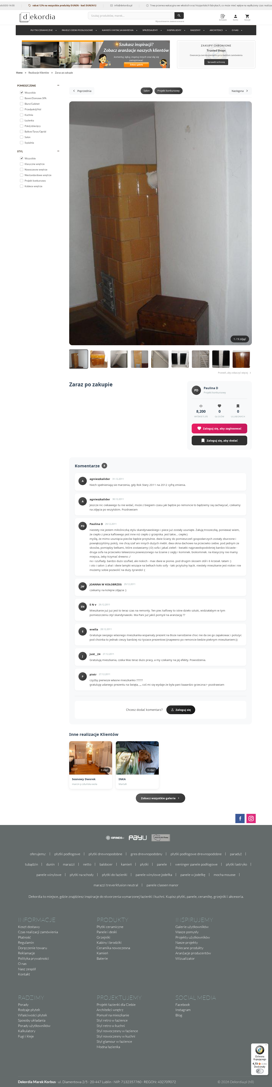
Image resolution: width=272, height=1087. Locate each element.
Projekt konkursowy (168, 90)
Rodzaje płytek (29, 1010)
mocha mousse (225, 874)
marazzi (69, 864)
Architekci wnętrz (110, 1010)
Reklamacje (26, 953)
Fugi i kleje (26, 1036)
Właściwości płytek (32, 1015)
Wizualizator (185, 958)
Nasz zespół (27, 969)
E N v (93, 604)
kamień (126, 864)
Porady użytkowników (34, 1025)
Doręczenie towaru (32, 948)
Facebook (182, 1004)
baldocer (106, 864)
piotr (93, 674)
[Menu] (266, 1045)
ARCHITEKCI (216, 30)
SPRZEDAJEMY (150, 30)
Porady (23, 1004)
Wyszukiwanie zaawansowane (169, 21)
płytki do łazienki (114, 874)
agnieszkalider (100, 479)
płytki (144, 864)
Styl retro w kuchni (111, 1025)
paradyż (236, 854)
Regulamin (26, 942)
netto (87, 864)
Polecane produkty (189, 948)
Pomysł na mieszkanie (113, 1015)
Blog (178, 1015)
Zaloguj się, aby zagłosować (222, 428)
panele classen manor (163, 885)
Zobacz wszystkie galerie (158, 798)
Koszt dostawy (29, 926)
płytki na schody (82, 874)
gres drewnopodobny (146, 854)
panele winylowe (48, 874)
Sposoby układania (31, 1020)
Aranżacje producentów (193, 953)
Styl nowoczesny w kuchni (116, 1036)
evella (94, 629)
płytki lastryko (236, 864)
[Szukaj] (179, 15)
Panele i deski (107, 932)
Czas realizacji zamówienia (38, 932)
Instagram (183, 1010)
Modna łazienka (108, 1047)
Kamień (102, 953)
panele (162, 864)
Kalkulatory (26, 1031)
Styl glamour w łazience (114, 1041)
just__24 (95, 654)
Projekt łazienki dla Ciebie (116, 1004)
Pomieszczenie (26, 85)
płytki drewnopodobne (105, 854)
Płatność (24, 937)
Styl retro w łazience (112, 1020)
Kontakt (24, 974)
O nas (22, 963)
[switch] (259, 1071)
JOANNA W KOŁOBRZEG (106, 584)
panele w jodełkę (192, 874)
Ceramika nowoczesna (113, 948)
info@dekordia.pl (103, 5)
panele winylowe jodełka (154, 874)
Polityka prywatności (33, 958)
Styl (20, 151)
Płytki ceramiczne (42, 30)
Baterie (102, 958)
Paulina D (211, 388)
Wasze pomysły (187, 932)
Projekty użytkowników (192, 937)
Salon (147, 90)
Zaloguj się (183, 710)
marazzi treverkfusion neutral (116, 885)
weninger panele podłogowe (196, 864)
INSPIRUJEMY (174, 30)
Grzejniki (103, 937)
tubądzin (31, 864)
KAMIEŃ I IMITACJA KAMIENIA (117, 30)
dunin (50, 864)
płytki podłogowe (67, 854)
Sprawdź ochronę (216, 62)
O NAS (235, 30)
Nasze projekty (186, 942)
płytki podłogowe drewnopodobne (196, 854)
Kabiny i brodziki (109, 942)
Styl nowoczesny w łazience (117, 1031)
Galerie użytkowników (192, 926)
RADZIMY (195, 30)
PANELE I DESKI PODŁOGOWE (77, 30)
